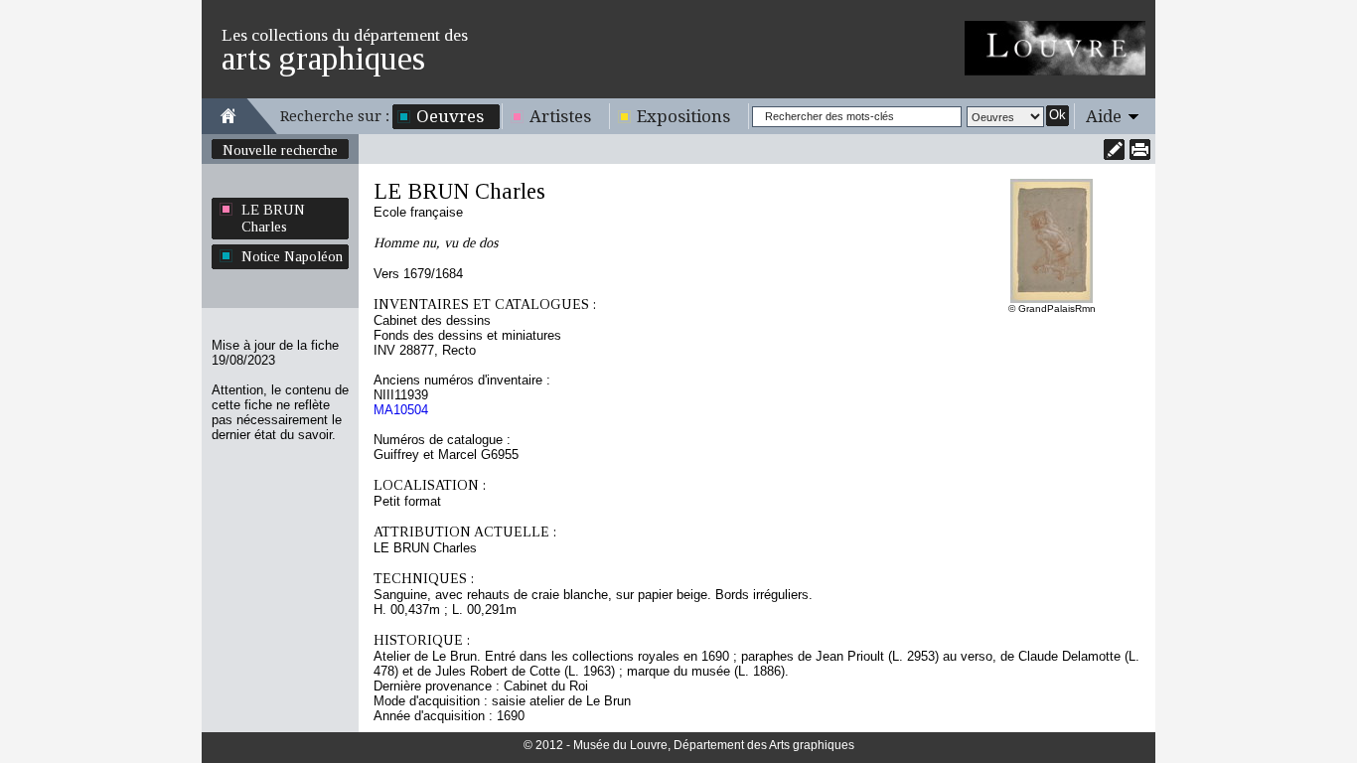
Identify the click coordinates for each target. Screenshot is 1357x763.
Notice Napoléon (292, 256)
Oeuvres (450, 116)
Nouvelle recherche (280, 150)
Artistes (560, 116)
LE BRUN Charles (273, 218)
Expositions (683, 116)
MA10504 (401, 409)
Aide (1104, 116)
